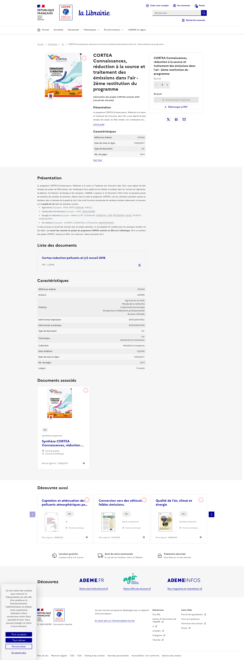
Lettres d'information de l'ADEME (164, 620)
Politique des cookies (95, 655)
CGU (72, 655)
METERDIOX (119, 215)
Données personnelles (118, 655)
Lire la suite (98, 124)
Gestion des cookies (171, 655)
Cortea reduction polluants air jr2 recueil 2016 (73, 258)
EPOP (109, 215)
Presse (184, 628)
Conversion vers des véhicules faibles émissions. (121, 503)
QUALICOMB (88, 211)
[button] (211, 514)
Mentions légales (59, 655)
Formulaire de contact (192, 623)
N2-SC (128, 215)
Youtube (156, 639)
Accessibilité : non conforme (145, 655)
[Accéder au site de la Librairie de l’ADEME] (94, 13)
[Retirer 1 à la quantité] (156, 85)
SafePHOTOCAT (106, 222)
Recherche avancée (195, 20)
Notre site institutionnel (92, 588)
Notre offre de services (135, 588)
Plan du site (42, 655)
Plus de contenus (112, 29)
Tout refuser (18, 640)
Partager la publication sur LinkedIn (176, 119)
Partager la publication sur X (168, 119)
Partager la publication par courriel (184, 119)
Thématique (52, 44)
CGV (79, 655)
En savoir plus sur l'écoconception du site (115, 620)
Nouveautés (73, 29)
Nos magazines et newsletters (183, 588)
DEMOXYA (101, 215)
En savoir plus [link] (18, 652)
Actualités (58, 29)
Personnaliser (19, 646)
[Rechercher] (204, 13)
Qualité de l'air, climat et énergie (174, 503)
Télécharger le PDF (178, 107)
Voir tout (97, 160)
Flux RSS (156, 614)
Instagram (157, 635)
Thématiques (90, 29)
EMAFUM (79, 207)
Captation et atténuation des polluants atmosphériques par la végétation (64, 503)
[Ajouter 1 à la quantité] (167, 85)
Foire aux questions (190, 619)
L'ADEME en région (137, 29)
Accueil (45, 29)
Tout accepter (19, 634)
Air (63, 44)
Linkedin (156, 630)
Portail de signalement (192, 614)
